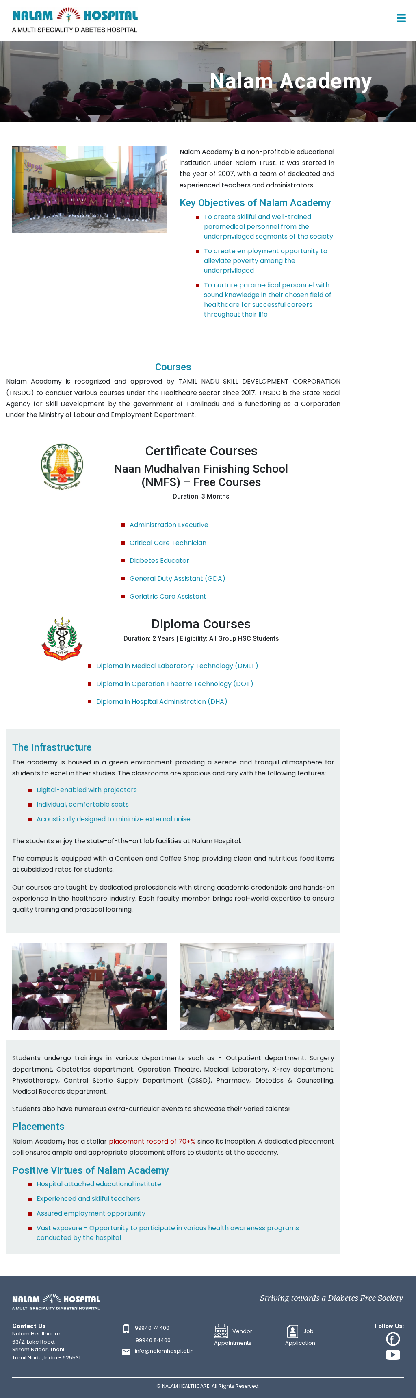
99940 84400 (153, 1340)
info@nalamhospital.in (164, 1351)
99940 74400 (152, 1328)
